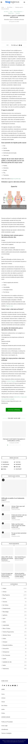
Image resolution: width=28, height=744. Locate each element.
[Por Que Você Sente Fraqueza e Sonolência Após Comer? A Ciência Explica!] (14, 429)
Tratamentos (17, 13)
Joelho (11, 11)
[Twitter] (4, 685)
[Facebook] (2, 685)
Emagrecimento (14, 608)
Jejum (14, 618)
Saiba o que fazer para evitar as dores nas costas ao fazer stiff (18, 525)
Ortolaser (14, 642)
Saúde (14, 665)
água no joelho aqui (16, 178)
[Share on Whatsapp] (17, 45)
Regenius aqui (9, 306)
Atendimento (4, 729)
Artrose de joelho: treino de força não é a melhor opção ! (20, 575)
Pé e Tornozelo (14, 655)
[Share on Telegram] (19, 45)
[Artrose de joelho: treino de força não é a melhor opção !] (21, 568)
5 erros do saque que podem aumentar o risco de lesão (7, 575)
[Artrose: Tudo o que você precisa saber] (5, 508)
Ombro (14, 638)
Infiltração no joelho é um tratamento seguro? (12, 499)
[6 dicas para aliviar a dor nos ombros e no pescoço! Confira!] (5, 517)
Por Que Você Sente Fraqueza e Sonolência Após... (14, 440)
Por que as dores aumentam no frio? (18, 533)
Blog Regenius (14, 595)
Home (2, 7)
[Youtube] (13, 685)
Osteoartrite (14, 648)
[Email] (15, 685)
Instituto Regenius (11, 381)
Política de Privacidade (7, 722)
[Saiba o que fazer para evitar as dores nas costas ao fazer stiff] (5, 526)
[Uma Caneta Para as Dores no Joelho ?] (21, 551)
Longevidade (14, 625)
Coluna (14, 598)
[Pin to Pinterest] (14, 45)
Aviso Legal (4, 725)
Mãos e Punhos (14, 628)
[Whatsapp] (17, 685)
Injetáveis (14, 615)
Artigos (14, 588)
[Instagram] (6, 685)
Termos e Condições (6, 733)
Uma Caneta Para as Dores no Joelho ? (20, 557)
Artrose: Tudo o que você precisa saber (18, 507)
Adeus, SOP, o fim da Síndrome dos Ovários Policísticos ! (7, 558)
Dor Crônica (9, 7)
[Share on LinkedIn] (16, 45)
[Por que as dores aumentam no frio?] (5, 535)
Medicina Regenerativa (18, 11)
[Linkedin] (11, 685)
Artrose (14, 592)
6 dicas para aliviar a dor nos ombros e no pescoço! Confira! (19, 516)
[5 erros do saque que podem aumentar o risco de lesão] (7, 568)
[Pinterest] (8, 685)
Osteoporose (14, 652)
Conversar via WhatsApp (14, 409)
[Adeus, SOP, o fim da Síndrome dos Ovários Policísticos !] (7, 551)
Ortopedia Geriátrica (14, 645)
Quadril (14, 658)
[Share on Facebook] (11, 45)
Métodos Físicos (11, 13)
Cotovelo (14, 602)
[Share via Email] (21, 45)
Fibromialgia (14, 612)
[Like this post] (8, 45)
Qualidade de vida (14, 662)
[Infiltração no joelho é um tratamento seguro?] (14, 488)
